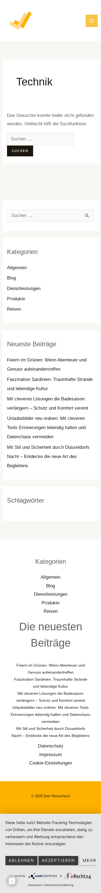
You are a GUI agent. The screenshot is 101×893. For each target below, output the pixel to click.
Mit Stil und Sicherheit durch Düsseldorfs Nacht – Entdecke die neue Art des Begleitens (48, 456)
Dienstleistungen (23, 288)
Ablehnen (21, 860)
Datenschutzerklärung (59, 885)
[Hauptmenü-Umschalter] (92, 21)
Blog (11, 278)
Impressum (50, 754)
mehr (89, 860)
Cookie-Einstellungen (50, 763)
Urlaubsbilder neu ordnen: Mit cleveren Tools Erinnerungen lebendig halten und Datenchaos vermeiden (46, 427)
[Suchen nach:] (40, 138)
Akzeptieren (58, 860)
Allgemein (17, 267)
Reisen (14, 309)
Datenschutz (50, 746)
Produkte (16, 298)
